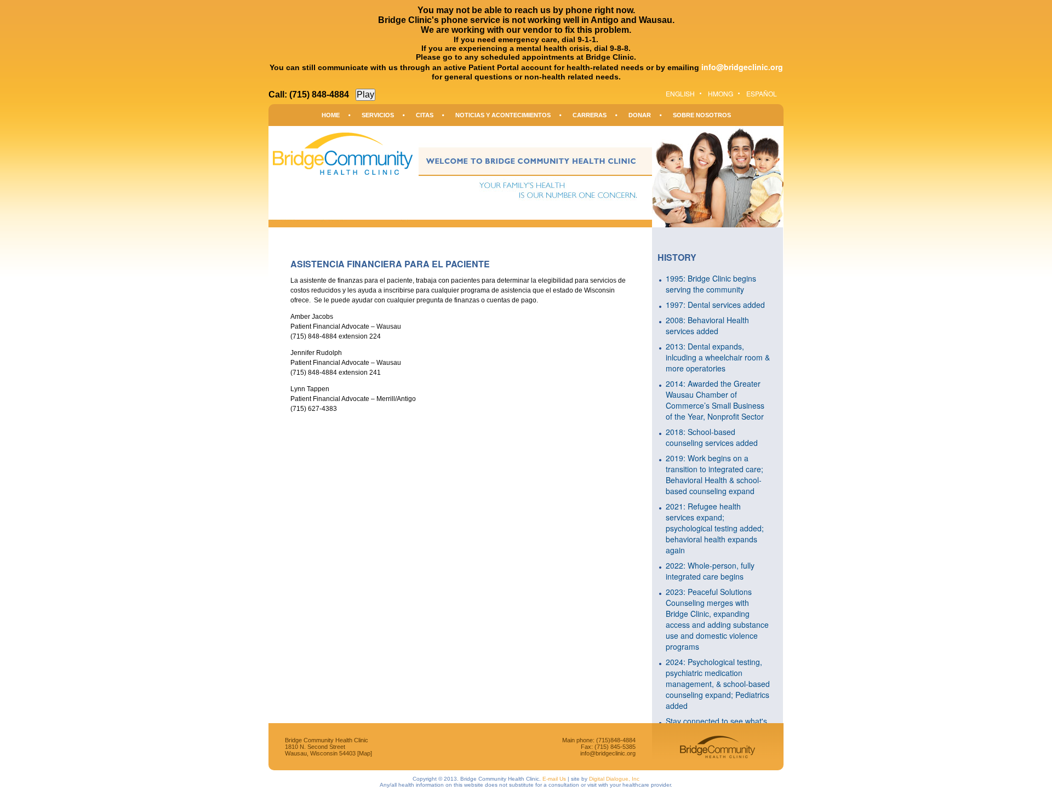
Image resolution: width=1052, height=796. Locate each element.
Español (761, 93)
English (680, 93)
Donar (639, 115)
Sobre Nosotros (702, 115)
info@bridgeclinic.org (742, 66)
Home (331, 115)
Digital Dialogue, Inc (614, 779)
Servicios (378, 115)
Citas (424, 115)
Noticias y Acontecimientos (503, 115)
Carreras (590, 115)
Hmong (720, 93)
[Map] (364, 753)
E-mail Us (554, 779)
